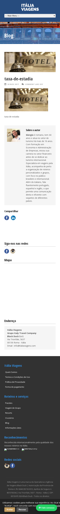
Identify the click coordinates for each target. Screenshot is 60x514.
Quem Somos (11, 372)
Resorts (8, 413)
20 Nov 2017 (13, 84)
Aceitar (10, 509)
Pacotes (8, 403)
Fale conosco (47, 507)
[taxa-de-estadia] (30, 62)
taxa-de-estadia (18, 79)
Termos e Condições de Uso (17, 377)
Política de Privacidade (15, 382)
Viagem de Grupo (13, 408)
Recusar (22, 509)
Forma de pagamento (14, 387)
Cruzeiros (9, 418)
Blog (7, 423)
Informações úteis (13, 427)
